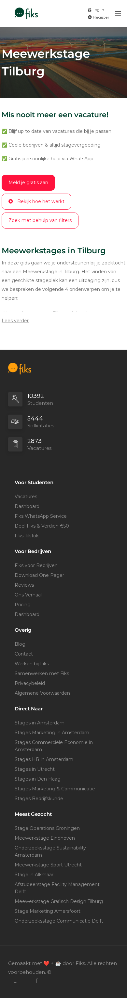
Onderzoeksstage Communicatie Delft (59, 921)
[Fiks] (26, 10)
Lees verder (15, 321)
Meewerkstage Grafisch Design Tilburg (59, 901)
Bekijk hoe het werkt (40, 201)
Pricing (23, 605)
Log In (98, 9)
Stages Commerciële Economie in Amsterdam (54, 745)
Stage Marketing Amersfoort (47, 911)
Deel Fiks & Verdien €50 (42, 526)
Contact (24, 654)
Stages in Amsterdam (39, 723)
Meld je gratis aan (28, 182)
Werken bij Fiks (32, 664)
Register (100, 17)
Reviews (24, 585)
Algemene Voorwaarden (42, 693)
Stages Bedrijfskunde (39, 798)
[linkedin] (15, 981)
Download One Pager (39, 575)
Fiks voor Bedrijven (36, 565)
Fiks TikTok (27, 536)
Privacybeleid (30, 683)
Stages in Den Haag (38, 779)
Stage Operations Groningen (47, 828)
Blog (20, 644)
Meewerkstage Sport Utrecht (48, 865)
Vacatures (26, 496)
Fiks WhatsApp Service (41, 516)
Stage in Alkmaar (34, 875)
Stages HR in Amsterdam (44, 759)
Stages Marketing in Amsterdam (52, 733)
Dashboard (27, 506)
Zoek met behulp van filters (40, 220)
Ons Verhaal (28, 595)
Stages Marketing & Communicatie (55, 789)
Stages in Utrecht (35, 769)
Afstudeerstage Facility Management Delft (57, 888)
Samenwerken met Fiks (42, 673)
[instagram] (25, 981)
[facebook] (36, 981)
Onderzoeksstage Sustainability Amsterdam (50, 851)
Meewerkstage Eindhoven (45, 838)
